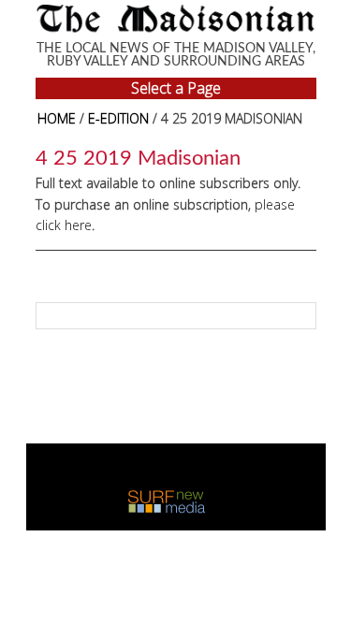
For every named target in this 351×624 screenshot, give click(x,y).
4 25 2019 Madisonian (138, 158)
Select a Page (176, 88)
